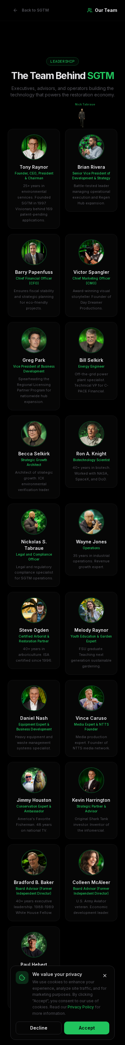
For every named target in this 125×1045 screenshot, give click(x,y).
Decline (38, 1028)
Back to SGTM (35, 10)
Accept (87, 1028)
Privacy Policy (81, 1007)
